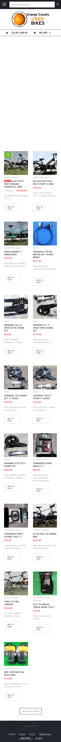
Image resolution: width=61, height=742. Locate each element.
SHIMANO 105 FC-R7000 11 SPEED (42, 397)
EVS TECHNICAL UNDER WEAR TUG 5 (43, 606)
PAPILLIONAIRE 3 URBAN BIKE (12, 253)
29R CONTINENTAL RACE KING (14, 673)
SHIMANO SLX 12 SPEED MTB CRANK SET (14, 328)
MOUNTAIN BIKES (11, 177)
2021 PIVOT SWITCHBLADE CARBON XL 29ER (14, 184)
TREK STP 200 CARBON (11, 603)
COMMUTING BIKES (41, 177)
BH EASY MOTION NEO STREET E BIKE (43, 182)
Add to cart (10, 208)
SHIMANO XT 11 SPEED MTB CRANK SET (43, 328)
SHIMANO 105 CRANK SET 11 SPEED (15, 397)
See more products (30, 711)
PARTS (35, 248)
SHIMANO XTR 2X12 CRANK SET (14, 465)
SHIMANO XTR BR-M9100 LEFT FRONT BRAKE (43, 254)
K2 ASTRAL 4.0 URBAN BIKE (44, 535)
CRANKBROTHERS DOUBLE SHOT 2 (13, 535)
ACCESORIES (38, 459)
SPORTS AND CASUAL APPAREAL (42, 599)
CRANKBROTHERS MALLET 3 (42, 465)
